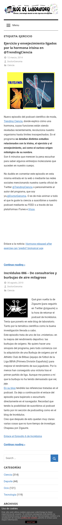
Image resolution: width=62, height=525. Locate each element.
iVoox (31, 209)
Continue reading (13, 264)
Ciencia (10, 65)
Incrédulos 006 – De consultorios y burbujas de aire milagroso (30, 275)
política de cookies (29, 518)
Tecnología (10, 494)
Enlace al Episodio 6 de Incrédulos (23, 436)
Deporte (8, 481)
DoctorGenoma (14, 61)
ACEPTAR (31, 522)
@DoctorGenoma (16, 195)
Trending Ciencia (13, 121)
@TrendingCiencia (22, 187)
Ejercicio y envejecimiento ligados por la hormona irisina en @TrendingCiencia (30, 47)
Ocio (6, 488)
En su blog (10, 388)
